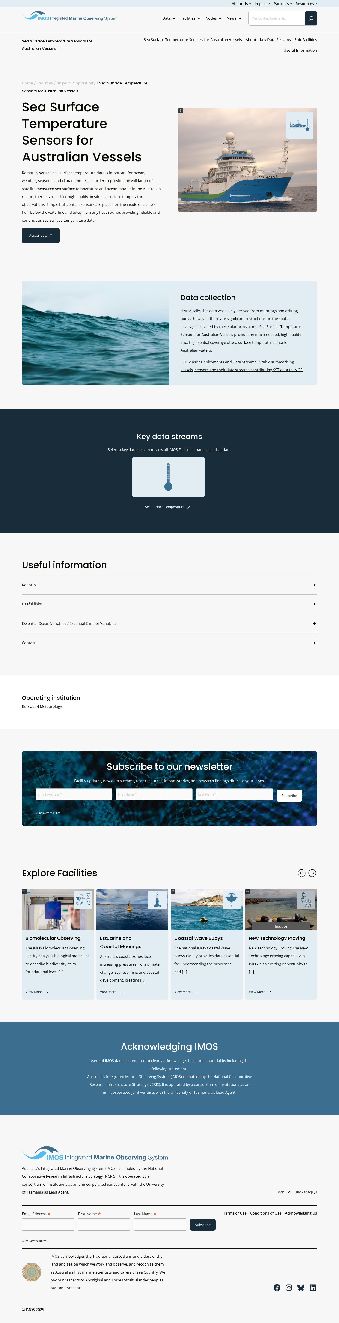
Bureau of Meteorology (42, 706)
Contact (29, 642)
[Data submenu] (174, 18)
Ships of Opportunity (76, 83)
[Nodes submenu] (220, 18)
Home (27, 83)
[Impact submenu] (269, 4)
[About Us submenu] (250, 4)
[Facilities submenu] (199, 18)
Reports (29, 584)
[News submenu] (240, 18)
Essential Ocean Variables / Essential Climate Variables (69, 623)
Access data (38, 235)
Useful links (32, 604)
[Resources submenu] (316, 4)
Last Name (145, 1214)
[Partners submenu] (291, 4)
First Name (89, 1214)
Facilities (45, 83)
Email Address (36, 1214)
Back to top (304, 1192)
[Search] (311, 18)
